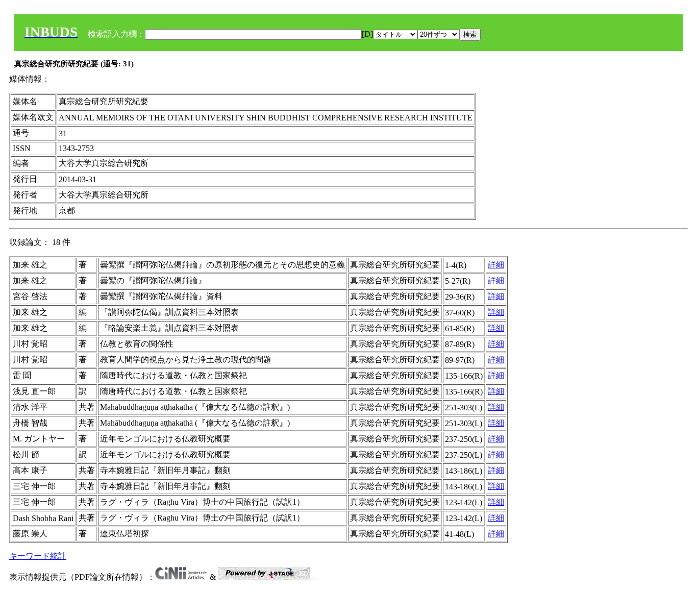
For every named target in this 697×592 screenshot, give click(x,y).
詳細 (496, 264)
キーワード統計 (37, 556)
